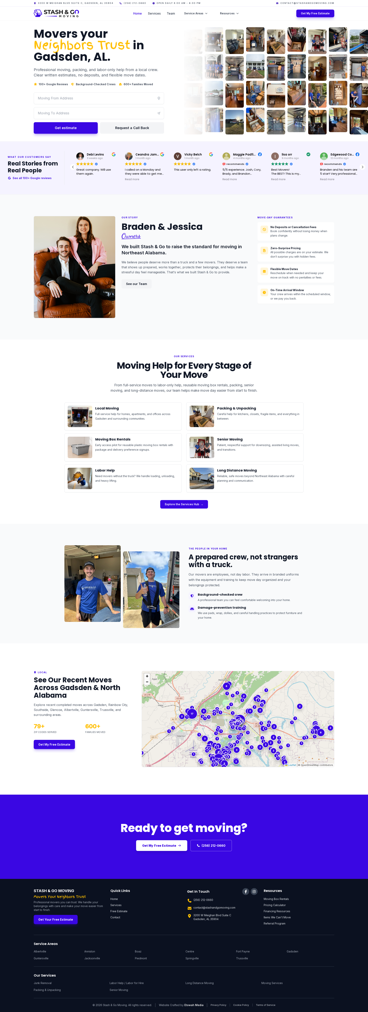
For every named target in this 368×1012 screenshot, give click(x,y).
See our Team (136, 284)
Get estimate (66, 128)
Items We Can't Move (277, 917)
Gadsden (292, 951)
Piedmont (141, 958)
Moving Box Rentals (276, 899)
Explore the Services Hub (184, 504)
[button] (362, 167)
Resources (227, 13)
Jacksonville (92, 958)
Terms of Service (265, 1005)
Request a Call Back (132, 128)
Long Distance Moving (200, 983)
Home (137, 13)
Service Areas (193, 13)
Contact (115, 917)
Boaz (138, 951)
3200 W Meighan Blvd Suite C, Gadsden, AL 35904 (75, 3)
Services (154, 13)
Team (171, 13)
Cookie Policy (241, 1005)
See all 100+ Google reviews (32, 178)
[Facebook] (245, 891)
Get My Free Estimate (315, 13)
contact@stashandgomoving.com (307, 3)
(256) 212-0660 (135, 3)
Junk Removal (43, 983)
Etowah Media (194, 1005)
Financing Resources (277, 911)
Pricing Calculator (275, 905)
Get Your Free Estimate (55, 919)
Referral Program (274, 923)
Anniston (89, 951)
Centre (190, 951)
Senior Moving (119, 990)
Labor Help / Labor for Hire (127, 983)
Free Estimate (118, 911)
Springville (192, 958)
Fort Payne (243, 951)
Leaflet (292, 765)
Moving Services (272, 983)
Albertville (40, 951)
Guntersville (41, 958)
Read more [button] (132, 179)
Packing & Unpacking (47, 990)
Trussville (242, 958)
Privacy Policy (218, 1005)
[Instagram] (254, 891)
